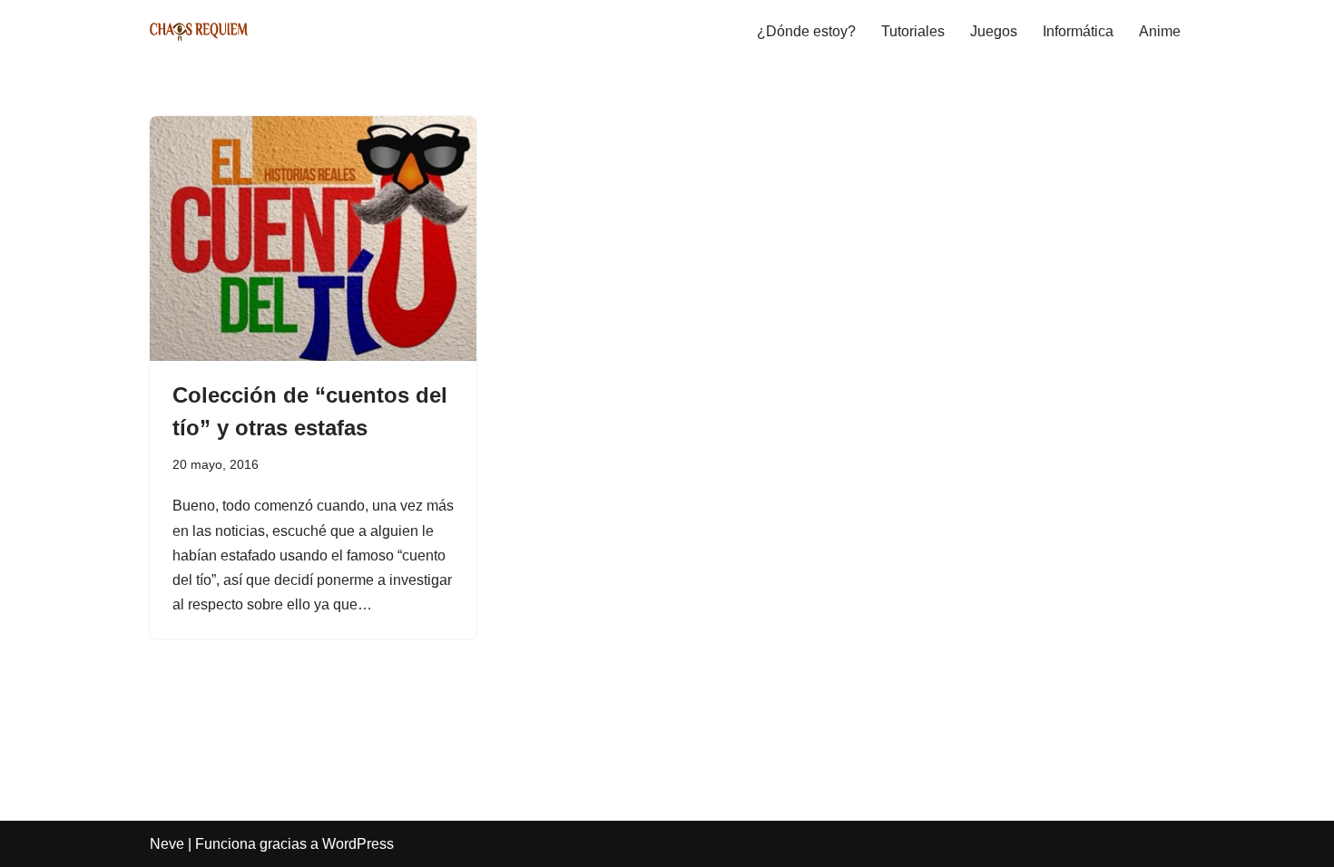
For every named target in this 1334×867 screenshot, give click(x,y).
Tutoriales (913, 31)
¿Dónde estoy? (806, 31)
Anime (1160, 31)
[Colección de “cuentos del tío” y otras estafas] (313, 238)
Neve (167, 844)
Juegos (993, 31)
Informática (1078, 31)
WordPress (358, 844)
